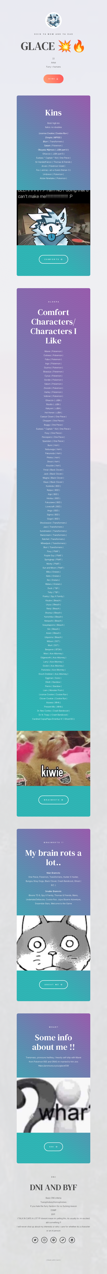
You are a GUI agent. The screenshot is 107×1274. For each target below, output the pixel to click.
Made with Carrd (53, 1260)
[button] (53, 78)
